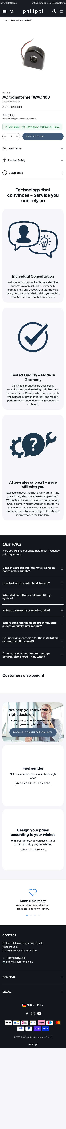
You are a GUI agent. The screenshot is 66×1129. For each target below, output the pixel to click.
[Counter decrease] (5, 136)
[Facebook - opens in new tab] (27, 1013)
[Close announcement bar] (63, 2)
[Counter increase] (17, 136)
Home (5, 20)
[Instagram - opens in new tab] (33, 1013)
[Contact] (33, 445)
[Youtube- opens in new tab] (39, 1013)
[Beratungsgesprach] (33, 239)
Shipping (15, 118)
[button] (4, 11)
